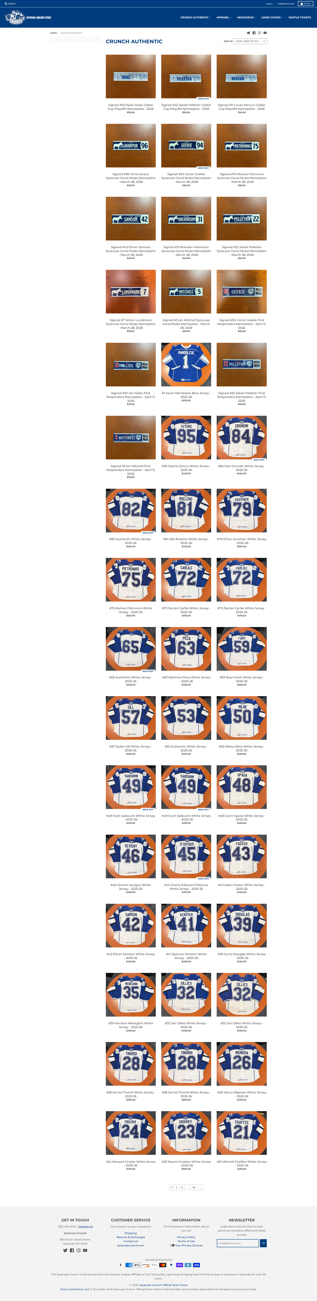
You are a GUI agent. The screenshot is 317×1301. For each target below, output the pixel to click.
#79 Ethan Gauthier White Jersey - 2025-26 (242, 541)
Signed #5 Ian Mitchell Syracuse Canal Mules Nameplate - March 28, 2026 (186, 324)
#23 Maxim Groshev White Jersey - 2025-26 (186, 1163)
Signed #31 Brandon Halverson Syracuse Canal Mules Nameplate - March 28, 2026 (186, 251)
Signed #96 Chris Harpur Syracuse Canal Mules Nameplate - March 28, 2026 (131, 178)
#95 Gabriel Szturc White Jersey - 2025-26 (186, 468)
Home (53, 33)
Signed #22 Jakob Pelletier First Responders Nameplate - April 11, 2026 (241, 397)
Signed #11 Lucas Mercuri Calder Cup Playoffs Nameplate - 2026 (242, 107)
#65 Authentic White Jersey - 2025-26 (130, 679)
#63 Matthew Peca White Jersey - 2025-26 (186, 679)
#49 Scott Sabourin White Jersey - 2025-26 (130, 817)
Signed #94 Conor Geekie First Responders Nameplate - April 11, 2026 (241, 324)
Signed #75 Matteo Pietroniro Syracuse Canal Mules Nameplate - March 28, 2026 (242, 178)
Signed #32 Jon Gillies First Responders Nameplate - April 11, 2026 (130, 397)
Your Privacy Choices (188, 1245)
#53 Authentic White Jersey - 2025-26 (186, 748)
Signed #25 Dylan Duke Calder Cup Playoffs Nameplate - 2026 (131, 107)
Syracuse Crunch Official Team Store (163, 1285)
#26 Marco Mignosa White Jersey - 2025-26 (241, 1094)
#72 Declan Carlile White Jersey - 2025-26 (186, 610)
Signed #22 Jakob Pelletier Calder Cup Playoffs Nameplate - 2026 (186, 107)
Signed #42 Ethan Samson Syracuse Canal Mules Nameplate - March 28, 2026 (131, 251)
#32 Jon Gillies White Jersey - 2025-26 (186, 1025)
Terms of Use (186, 1241)
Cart (307, 3)
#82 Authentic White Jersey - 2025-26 (130, 541)
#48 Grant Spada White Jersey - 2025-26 (241, 817)
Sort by (228, 41)
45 (193, 1187)
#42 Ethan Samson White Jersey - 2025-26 (130, 956)
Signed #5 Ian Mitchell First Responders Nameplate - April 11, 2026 (130, 470)
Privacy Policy (186, 1237)
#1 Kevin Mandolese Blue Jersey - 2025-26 (186, 395)
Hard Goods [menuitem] (271, 17)
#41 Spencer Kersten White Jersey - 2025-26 (186, 956)
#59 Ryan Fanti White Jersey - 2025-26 (242, 679)
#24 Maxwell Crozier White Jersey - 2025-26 (131, 1163)
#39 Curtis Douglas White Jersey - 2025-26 (242, 956)
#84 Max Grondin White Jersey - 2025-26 (242, 468)
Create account (285, 3)
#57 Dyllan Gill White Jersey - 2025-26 (130, 748)
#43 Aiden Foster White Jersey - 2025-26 (241, 887)
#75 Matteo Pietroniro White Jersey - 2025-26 (130, 610)
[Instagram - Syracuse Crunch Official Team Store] (259, 32)
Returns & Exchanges (131, 1237)
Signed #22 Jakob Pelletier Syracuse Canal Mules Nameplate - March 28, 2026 (242, 251)
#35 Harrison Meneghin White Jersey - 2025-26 (130, 1025)
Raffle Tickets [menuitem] (300, 17)
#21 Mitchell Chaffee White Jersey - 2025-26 (242, 1163)
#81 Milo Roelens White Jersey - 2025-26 (186, 541)
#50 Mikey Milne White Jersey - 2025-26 (242, 748)
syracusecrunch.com (130, 1245)
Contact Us (85, 1226)
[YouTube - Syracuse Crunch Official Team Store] (265, 32)
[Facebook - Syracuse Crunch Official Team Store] (254, 32)
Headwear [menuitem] (245, 17)
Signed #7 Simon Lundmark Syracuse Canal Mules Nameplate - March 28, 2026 (131, 324)
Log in (269, 3)
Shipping (131, 1233)
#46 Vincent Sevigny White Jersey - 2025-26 (130, 887)
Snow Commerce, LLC (75, 1289)
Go (263, 1243)
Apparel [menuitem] (223, 17)
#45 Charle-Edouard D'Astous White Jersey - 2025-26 (186, 887)
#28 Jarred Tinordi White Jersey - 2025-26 (130, 1094)
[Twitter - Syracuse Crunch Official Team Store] (248, 32)
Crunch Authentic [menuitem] (195, 17)
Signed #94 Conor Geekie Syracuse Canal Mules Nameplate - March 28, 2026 (186, 178)
